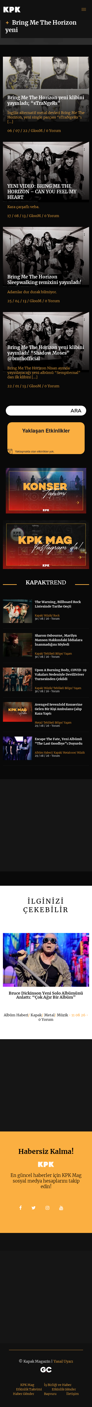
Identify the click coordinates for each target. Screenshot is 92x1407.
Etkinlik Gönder (64, 1389)
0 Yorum (45, 1019)
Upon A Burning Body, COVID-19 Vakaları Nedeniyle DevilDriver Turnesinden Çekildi (60, 674)
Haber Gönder (23, 1394)
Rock (56, 615)
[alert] (46, 451)
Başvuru (50, 1394)
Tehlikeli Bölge (53, 653)
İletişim (72, 1394)
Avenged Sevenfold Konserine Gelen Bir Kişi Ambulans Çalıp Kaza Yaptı (58, 708)
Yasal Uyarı (63, 1361)
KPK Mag (27, 1385)
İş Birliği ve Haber (57, 1385)
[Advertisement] (46, 825)
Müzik (48, 615)
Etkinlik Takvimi (29, 1389)
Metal (38, 722)
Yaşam (68, 653)
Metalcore (69, 752)
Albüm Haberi (43, 752)
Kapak (38, 615)
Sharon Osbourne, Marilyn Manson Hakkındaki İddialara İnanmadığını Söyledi (58, 639)
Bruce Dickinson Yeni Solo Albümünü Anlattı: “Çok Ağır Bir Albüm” (46, 995)
